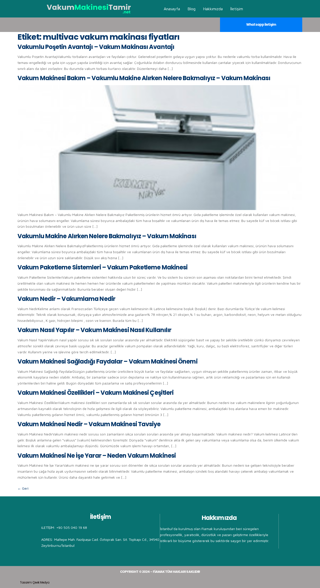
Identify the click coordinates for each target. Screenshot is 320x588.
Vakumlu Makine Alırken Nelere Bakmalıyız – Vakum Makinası (107, 236)
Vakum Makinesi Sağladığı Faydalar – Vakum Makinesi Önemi (108, 361)
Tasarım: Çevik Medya (34, 582)
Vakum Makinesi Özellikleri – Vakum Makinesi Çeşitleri (96, 393)
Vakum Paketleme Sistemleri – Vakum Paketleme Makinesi (103, 267)
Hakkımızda (213, 8)
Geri (23, 488)
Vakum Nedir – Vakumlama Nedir (66, 299)
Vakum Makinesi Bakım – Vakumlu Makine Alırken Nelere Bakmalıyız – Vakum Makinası (144, 78)
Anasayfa (172, 8)
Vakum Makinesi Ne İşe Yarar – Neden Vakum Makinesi (97, 455)
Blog (192, 8)
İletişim (236, 8)
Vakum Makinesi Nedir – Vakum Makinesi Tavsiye (89, 424)
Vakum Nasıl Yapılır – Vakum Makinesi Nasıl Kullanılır (94, 330)
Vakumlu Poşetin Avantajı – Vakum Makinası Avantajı (96, 47)
